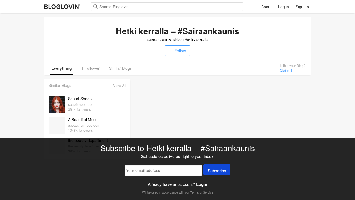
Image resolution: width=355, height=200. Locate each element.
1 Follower (90, 68)
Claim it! (286, 70)
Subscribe (217, 170)
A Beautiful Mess (82, 119)
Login (201, 184)
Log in (283, 6)
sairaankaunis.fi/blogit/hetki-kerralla (178, 39)
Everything (61, 68)
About (266, 6)
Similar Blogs (120, 68)
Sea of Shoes (80, 98)
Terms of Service (201, 192)
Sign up (302, 6)
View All (119, 85)
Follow (180, 50)
